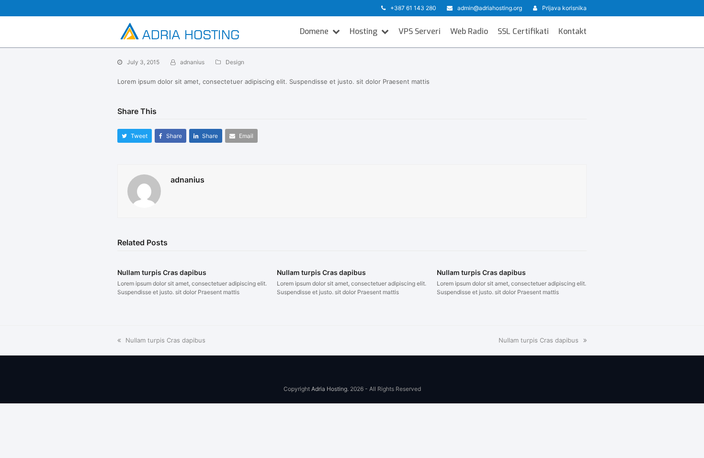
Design (235, 62)
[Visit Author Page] (144, 191)
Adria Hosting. (330, 388)
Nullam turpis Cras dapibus (161, 272)
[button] (134, 136)
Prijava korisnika (564, 7)
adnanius (192, 62)
